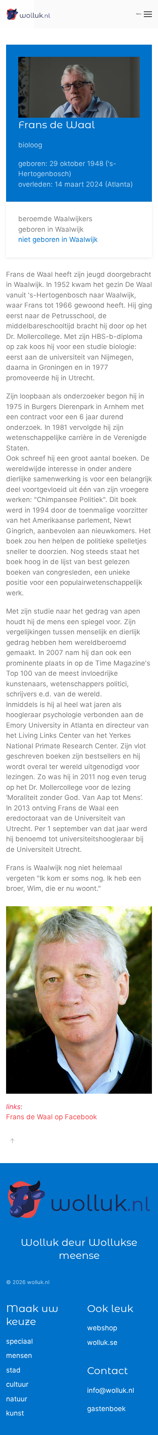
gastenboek (106, 1409)
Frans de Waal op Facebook (51, 1117)
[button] (144, 14)
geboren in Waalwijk (50, 229)
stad (13, 1370)
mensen (19, 1355)
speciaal (19, 1341)
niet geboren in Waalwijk (58, 239)
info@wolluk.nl (110, 1390)
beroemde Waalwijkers (55, 219)
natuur (16, 1399)
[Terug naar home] (28, 14)
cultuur (17, 1384)
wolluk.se (102, 1342)
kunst (15, 1413)
